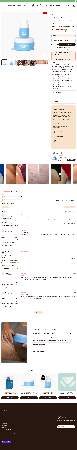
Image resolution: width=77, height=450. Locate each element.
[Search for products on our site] (72, 5)
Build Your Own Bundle (6, 429)
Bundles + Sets (21, 5)
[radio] (63, 35)
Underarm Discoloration (6, 421)
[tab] (4, 62)
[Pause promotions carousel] (76, 1)
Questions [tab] (13, 204)
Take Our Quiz (50, 5)
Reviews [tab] (4, 204)
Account (66, 5)
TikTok (44, 419)
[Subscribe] (74, 426)
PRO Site (58, 5)
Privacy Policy (12, 433)
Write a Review (71, 207)
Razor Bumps (4, 419)
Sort (65, 211)
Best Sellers (11, 5)
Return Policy (19, 433)
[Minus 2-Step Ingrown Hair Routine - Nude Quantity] (53, 44)
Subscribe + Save (4, 427)
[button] (63, 13)
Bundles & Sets (4, 423)
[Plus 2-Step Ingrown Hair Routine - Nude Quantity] (56, 44)
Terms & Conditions (4, 433)
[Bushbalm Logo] (37, 5)
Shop (3, 5)
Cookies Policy (25, 433)
